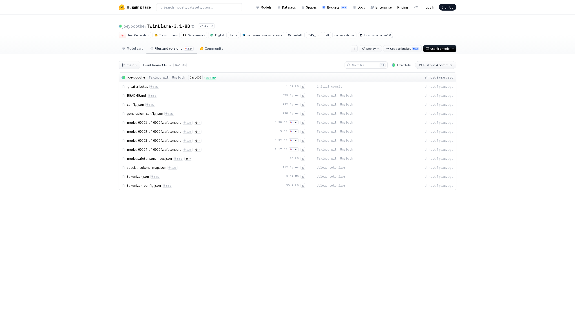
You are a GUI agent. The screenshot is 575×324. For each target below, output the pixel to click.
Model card (135, 48)
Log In (430, 7)
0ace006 (195, 77)
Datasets (289, 7)
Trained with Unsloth (167, 77)
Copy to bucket (404, 49)
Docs (361, 7)
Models (266, 7)
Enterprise (383, 7)
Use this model (440, 49)
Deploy (371, 49)
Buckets (336, 7)
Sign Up (447, 7)
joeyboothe (133, 26)
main (130, 65)
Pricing (402, 7)
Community (214, 48)
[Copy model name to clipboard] (193, 26)
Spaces (311, 7)
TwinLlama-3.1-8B (168, 25)
